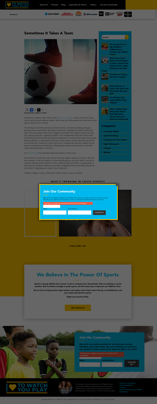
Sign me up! (99, 213)
